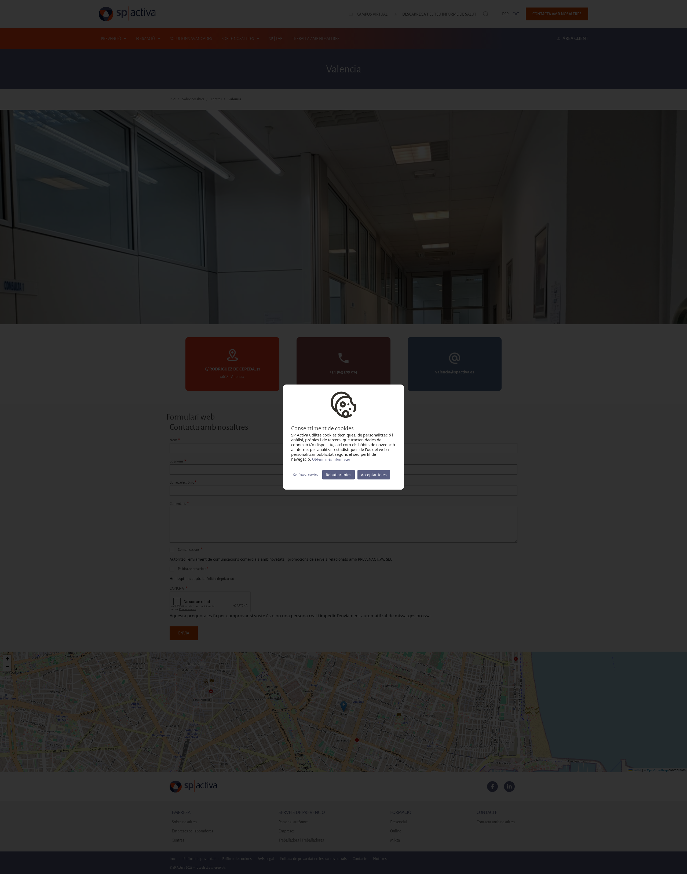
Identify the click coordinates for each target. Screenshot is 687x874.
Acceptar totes (374, 474)
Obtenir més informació (331, 459)
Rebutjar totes (338, 474)
